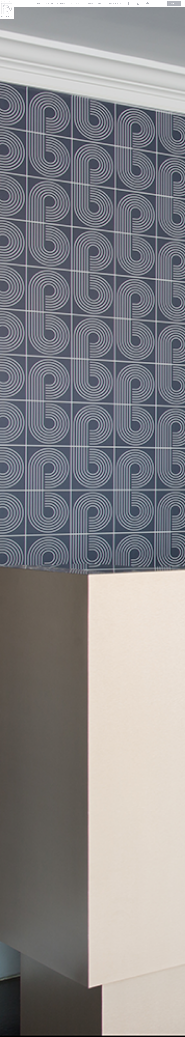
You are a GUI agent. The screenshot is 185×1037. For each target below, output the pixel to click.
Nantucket (75, 3)
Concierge (113, 3)
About (49, 3)
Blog (100, 3)
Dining (89, 3)
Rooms (61, 3)
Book (174, 3)
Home (39, 3)
